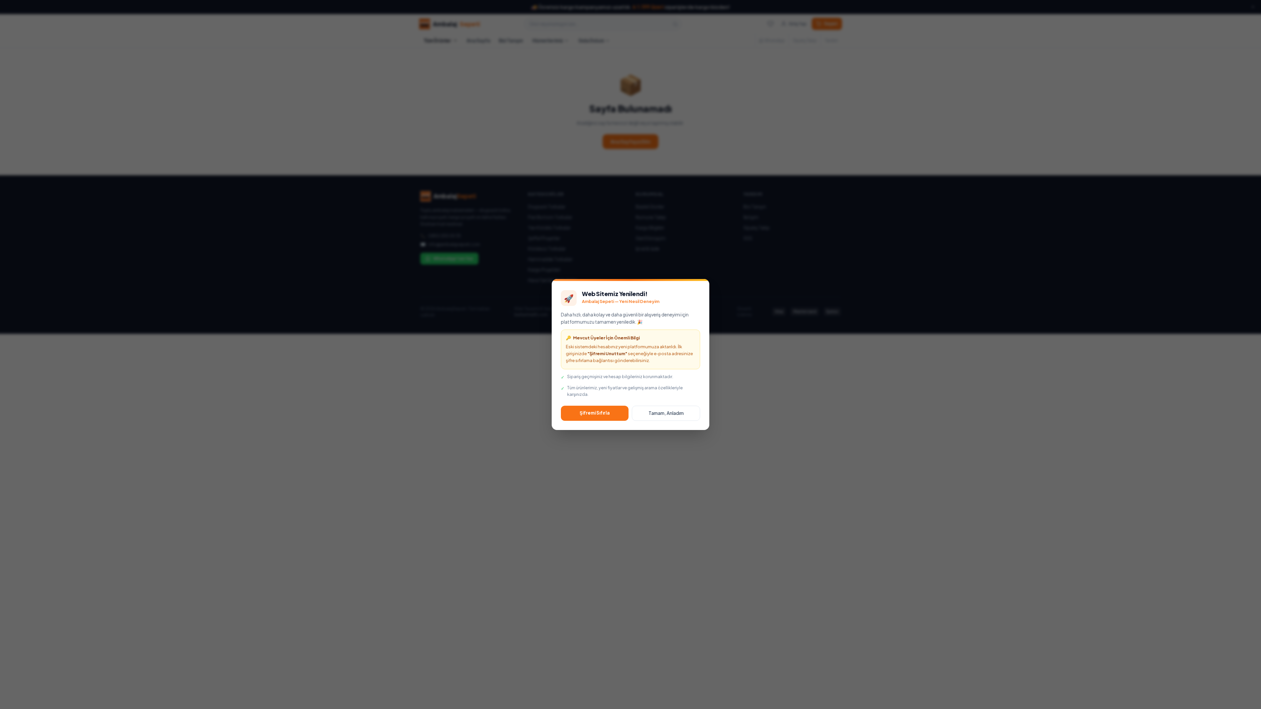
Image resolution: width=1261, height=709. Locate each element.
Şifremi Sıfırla (595, 413)
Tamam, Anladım (666, 413)
